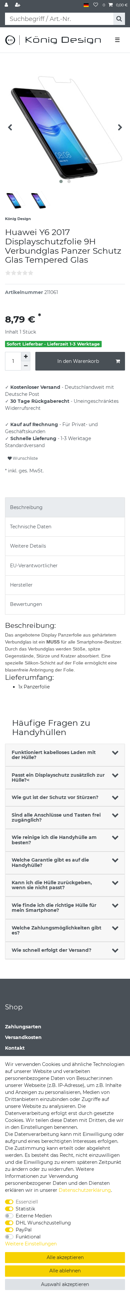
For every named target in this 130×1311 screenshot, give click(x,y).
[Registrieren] (18, 5)
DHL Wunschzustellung (43, 1223)
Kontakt (15, 1048)
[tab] (65, 507)
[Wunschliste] (95, 5)
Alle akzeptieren (65, 1257)
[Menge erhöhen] (25, 356)
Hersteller (21, 585)
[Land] (86, 5)
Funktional (28, 1237)
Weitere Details (28, 546)
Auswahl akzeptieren (65, 1284)
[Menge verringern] (25, 366)
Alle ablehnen (65, 1271)
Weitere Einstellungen (31, 1244)
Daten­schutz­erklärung (85, 1190)
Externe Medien (34, 1216)
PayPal (24, 1230)
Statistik (25, 1209)
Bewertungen (26, 604)
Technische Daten (30, 527)
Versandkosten (23, 1037)
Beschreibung (26, 507)
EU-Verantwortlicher (34, 566)
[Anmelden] (7, 5)
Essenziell (27, 1202)
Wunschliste (25, 458)
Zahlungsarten (23, 1027)
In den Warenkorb (78, 361)
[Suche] (119, 19)
